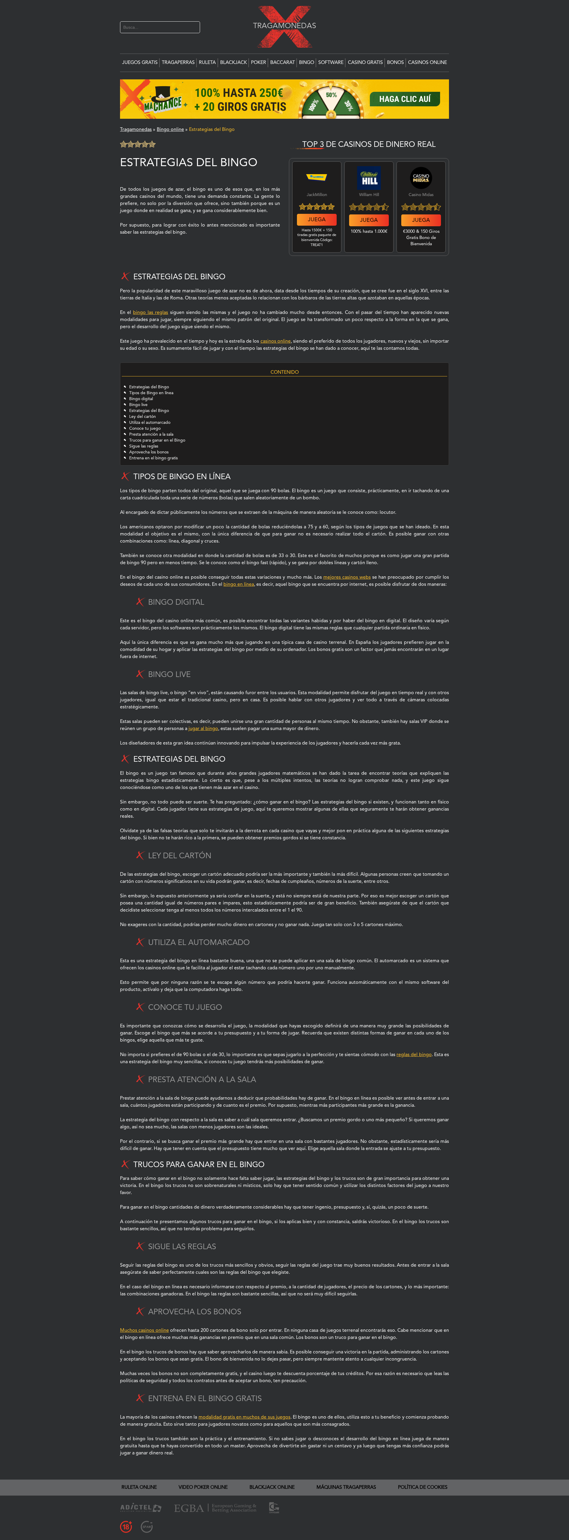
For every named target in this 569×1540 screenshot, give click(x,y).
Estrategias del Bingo (149, 387)
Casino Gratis (365, 62)
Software (330, 62)
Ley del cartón (142, 417)
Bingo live (138, 405)
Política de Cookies (422, 1487)
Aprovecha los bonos (149, 452)
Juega (317, 219)
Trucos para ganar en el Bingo (157, 440)
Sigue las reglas (143, 446)
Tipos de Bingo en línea (151, 393)
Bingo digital (141, 399)
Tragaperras (178, 62)
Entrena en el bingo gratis (153, 458)
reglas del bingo (414, 1055)
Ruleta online (139, 1487)
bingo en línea (238, 584)
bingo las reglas (150, 312)
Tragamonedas (281, 26)
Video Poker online (203, 1487)
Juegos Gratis (140, 62)
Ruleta (207, 62)
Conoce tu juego (145, 428)
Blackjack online (272, 1487)
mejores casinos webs (347, 577)
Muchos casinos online (144, 1330)
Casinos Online (427, 62)
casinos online (275, 341)
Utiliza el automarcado (151, 423)
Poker (258, 62)
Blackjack (233, 62)
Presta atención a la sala (151, 434)
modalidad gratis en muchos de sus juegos (244, 1417)
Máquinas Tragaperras (346, 1487)
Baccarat (282, 62)
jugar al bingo (203, 728)
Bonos (395, 62)
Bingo (306, 62)
